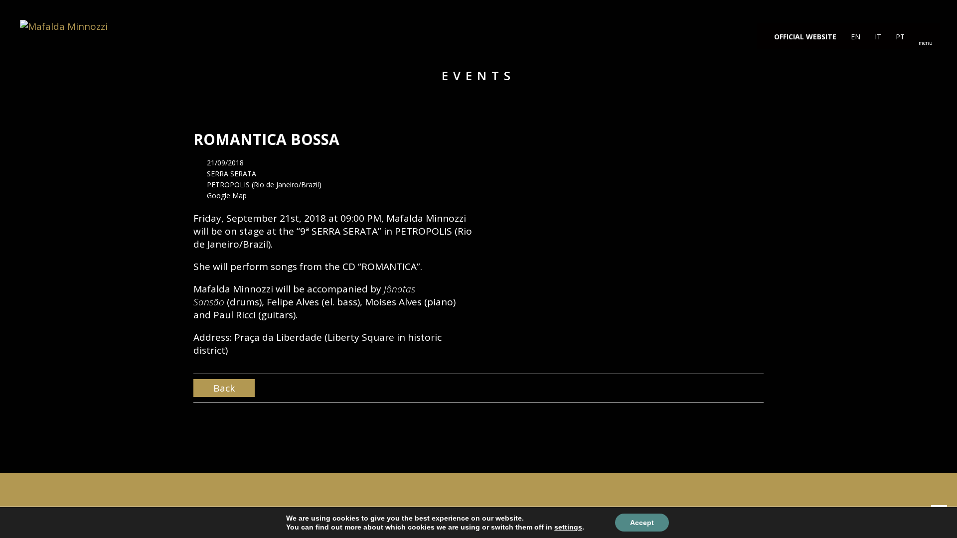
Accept (642, 523)
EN (854, 36)
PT (899, 36)
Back (224, 388)
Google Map (227, 195)
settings (568, 527)
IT (877, 36)
